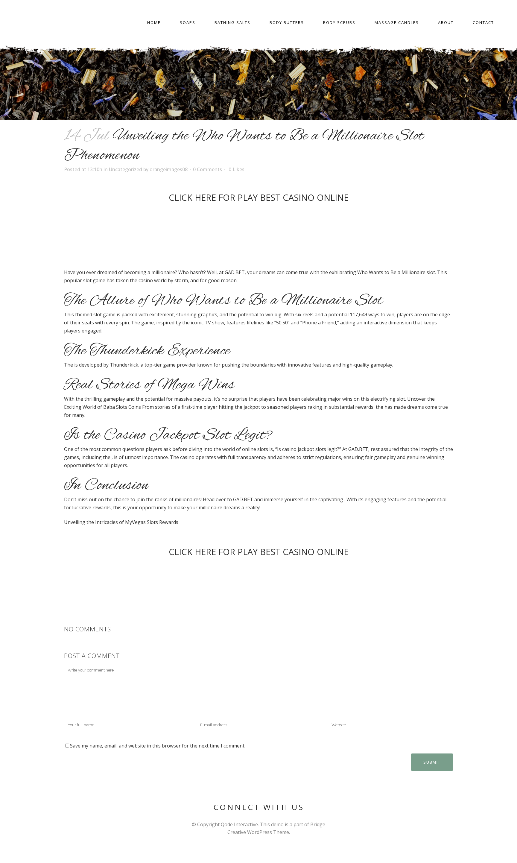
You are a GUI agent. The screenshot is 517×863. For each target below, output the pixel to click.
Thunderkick (124, 364)
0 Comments (207, 169)
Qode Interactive (239, 824)
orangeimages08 (169, 169)
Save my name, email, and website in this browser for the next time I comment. (157, 745)
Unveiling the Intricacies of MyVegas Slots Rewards (121, 522)
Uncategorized (125, 169)
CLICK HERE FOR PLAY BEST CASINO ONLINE (259, 197)
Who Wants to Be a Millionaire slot (396, 272)
